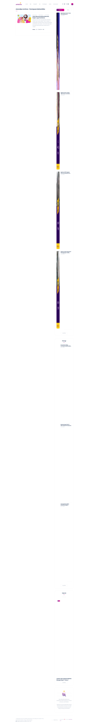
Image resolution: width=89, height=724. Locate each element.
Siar (39, 4)
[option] (64, 640)
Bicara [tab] (68, 9)
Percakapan (44, 4)
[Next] (65, 597)
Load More (64, 585)
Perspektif (35, 4)
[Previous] (63, 597)
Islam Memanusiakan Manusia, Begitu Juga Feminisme (41, 17)
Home (27, 4)
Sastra (50, 4)
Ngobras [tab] (60, 9)
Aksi (30, 4)
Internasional (55, 4)
